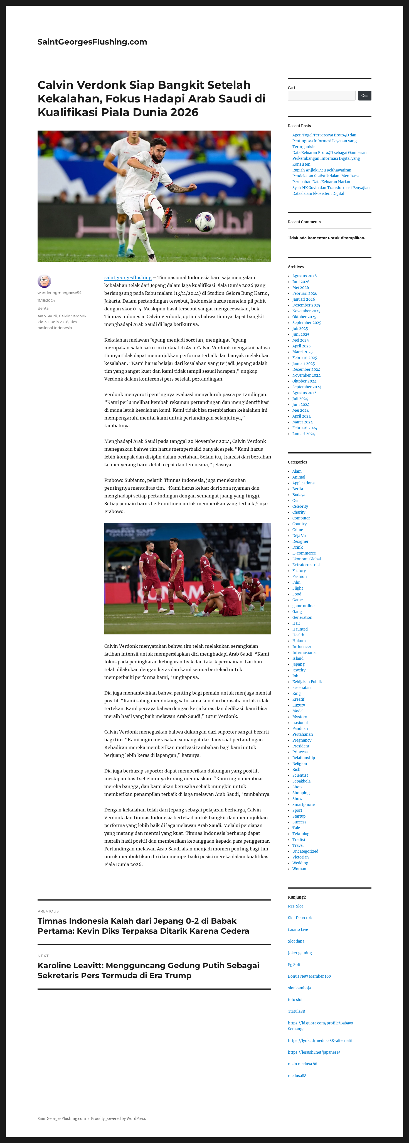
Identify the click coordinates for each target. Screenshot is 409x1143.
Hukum (299, 641)
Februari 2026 (304, 293)
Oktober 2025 (304, 317)
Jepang (298, 664)
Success (299, 822)
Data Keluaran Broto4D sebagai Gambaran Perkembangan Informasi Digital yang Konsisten (329, 158)
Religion (299, 763)
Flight (297, 588)
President (300, 746)
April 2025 (301, 346)
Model (298, 711)
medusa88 (297, 1075)
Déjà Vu (299, 535)
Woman (299, 869)
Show (297, 798)
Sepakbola (301, 781)
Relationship (303, 758)
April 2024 (301, 416)
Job (295, 676)
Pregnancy (301, 740)
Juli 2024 (300, 398)
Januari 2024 (303, 433)
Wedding (300, 863)
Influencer (301, 646)
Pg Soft (294, 964)
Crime (297, 530)
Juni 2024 (300, 404)
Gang (297, 611)
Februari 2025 (304, 357)
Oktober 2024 (304, 381)
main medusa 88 (302, 1064)
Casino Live (298, 929)
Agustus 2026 (304, 276)
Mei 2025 (300, 340)
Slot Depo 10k (300, 918)
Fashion (299, 576)
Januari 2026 (303, 299)
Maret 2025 (302, 352)
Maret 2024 (302, 422)
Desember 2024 (306, 369)
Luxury (298, 705)
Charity (298, 512)
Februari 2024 (304, 428)
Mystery (299, 717)
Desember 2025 (306, 305)
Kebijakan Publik (307, 682)
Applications (303, 483)
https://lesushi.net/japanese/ (314, 1052)
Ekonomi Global (306, 559)
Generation (302, 617)
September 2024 (306, 387)
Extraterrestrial (306, 565)
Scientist (300, 775)
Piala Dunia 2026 (53, 322)
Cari (291, 87)
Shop (297, 787)
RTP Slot (295, 906)
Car (295, 500)
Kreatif (298, 699)
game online (303, 606)
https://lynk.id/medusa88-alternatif (320, 1040)
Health (298, 635)
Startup (298, 816)
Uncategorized (305, 851)
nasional (300, 722)
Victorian (300, 857)
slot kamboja (299, 988)
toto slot (295, 999)
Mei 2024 (300, 410)
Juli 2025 (300, 328)
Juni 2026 (301, 281)
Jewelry (298, 670)
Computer (301, 518)
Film (296, 582)
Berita (43, 308)
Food (296, 594)
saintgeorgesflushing (128, 277)
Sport (297, 810)
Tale (296, 828)
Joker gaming (300, 953)
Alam (297, 471)
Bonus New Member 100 (309, 976)
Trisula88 (296, 1011)
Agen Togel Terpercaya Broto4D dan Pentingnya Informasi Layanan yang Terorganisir (324, 141)
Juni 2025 (300, 334)
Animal (298, 477)
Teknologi (301, 834)
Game (297, 600)
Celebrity (300, 506)
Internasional (304, 652)
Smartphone (303, 804)
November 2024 (306, 375)
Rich (296, 769)
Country (299, 524)
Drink (297, 547)
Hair (296, 623)
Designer (300, 541)
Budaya (298, 494)
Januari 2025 (303, 363)
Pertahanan (302, 734)
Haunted (300, 629)
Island (298, 658)
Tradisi (298, 839)
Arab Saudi (47, 316)
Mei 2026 (300, 287)
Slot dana (296, 941)
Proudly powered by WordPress (118, 1118)
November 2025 (306, 311)
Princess (300, 752)
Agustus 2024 (304, 393)
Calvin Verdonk (73, 316)
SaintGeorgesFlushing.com (92, 41)
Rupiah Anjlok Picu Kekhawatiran (321, 170)
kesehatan (301, 687)
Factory (299, 570)
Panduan (300, 728)
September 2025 (306, 322)
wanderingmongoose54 (60, 292)
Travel (298, 845)
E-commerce (304, 553)
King (296, 693)
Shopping (301, 793)
